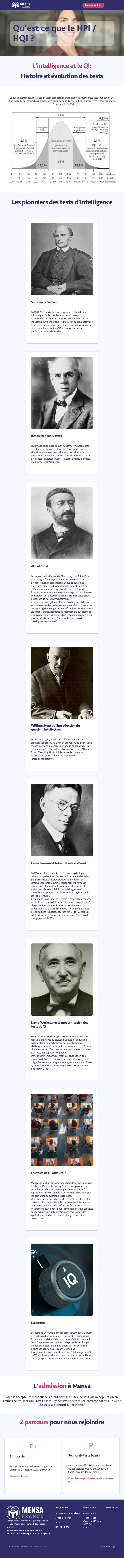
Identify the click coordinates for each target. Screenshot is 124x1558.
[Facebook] (109, 1514)
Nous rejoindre (61, 1526)
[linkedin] (107, 1514)
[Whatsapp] (114, 1514)
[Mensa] (21, 5)
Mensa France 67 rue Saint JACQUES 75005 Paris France (93, 1522)
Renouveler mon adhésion (67, 1513)
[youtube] (111, 1514)
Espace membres (93, 5)
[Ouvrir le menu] (108, 5)
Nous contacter (90, 1513)
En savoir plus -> (18, 1476)
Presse (57, 1522)
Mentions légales (109, 1546)
